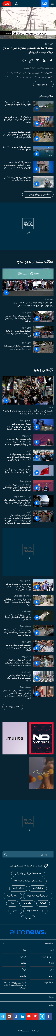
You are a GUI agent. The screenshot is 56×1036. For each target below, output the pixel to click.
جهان (24, 950)
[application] (28, 23)
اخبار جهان (26, 435)
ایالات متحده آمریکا (35, 911)
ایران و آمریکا (12, 896)
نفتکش (15, 911)
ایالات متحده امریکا (22, 496)
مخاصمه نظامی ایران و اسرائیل (28, 873)
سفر (52, 969)
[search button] (5, 854)
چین (29, 466)
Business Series (22, 595)
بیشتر (51, 1005)
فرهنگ (23, 969)
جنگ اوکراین (38, 888)
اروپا (52, 950)
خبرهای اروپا (25, 420)
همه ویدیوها (14, 707)
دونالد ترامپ (18, 888)
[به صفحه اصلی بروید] (45, 3)
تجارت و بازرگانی (47, 956)
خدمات (51, 997)
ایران (51, 407)
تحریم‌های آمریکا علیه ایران (38, 896)
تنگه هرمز (27, 903)
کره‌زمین (23, 956)
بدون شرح (49, 299)
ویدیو (51, 976)
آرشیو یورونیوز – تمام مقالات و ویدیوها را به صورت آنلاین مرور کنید (14, 985)
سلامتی (23, 963)
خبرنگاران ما (49, 982)
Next (51, 963)
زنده (7, 3)
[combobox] (28, 854)
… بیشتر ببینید (43, 84)
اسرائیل (28, 918)
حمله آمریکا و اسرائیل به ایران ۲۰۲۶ (28, 881)
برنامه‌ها (23, 976)
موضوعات (49, 943)
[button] (38, 194)
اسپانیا (43, 903)
